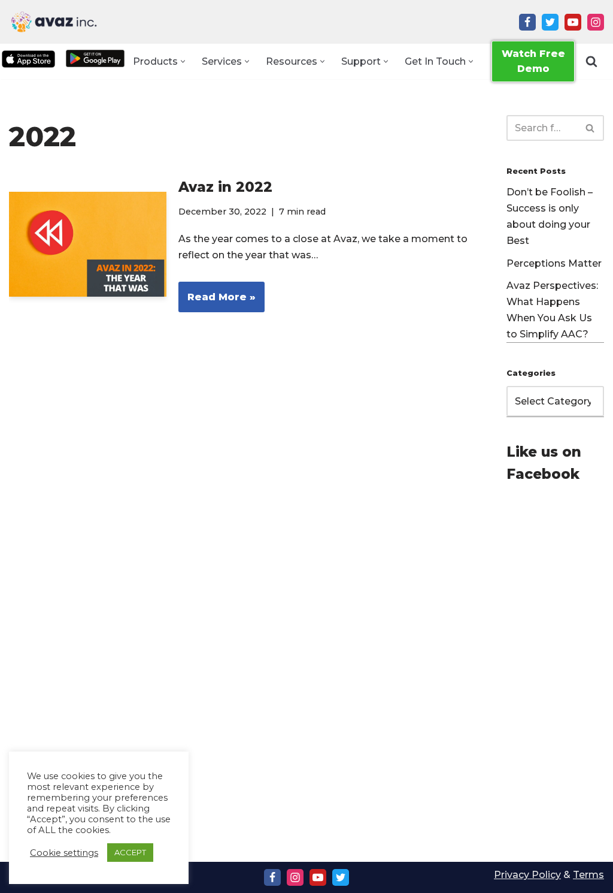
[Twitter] (550, 22)
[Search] (591, 61)
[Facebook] (527, 22)
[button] (183, 61)
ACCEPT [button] (130, 852)
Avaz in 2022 (225, 187)
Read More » (217, 302)
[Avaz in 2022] (87, 244)
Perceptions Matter (554, 263)
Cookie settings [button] (64, 852)
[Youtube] (573, 22)
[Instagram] (595, 22)
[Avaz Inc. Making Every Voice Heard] (54, 22)
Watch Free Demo (533, 61)
